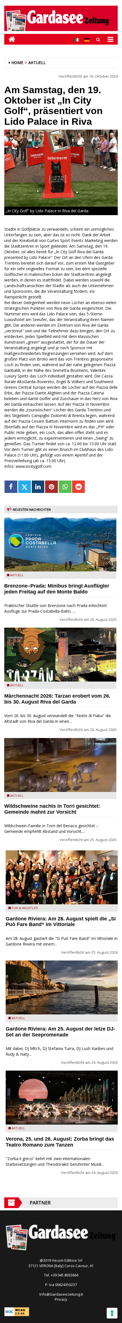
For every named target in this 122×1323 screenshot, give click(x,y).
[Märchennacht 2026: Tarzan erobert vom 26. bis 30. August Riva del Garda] (60, 655)
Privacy (61, 1299)
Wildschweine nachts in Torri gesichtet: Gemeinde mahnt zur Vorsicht (52, 809)
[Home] (9, 39)
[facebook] (11, 487)
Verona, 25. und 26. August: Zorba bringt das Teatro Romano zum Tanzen (60, 1142)
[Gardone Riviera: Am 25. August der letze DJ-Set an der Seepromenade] (62, 987)
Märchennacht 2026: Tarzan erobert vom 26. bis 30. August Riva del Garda (57, 699)
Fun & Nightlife (25, 908)
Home (17, 62)
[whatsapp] (65, 487)
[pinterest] (51, 487)
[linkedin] (38, 487)
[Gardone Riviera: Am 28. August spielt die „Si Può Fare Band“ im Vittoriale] (62, 877)
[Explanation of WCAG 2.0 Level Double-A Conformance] (16, 1311)
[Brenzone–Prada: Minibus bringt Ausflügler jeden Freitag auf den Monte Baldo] (60, 544)
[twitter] (24, 487)
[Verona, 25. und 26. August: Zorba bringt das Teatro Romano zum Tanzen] (62, 1098)
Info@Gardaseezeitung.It (61, 1294)
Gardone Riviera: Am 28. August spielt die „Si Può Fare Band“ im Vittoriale (61, 921)
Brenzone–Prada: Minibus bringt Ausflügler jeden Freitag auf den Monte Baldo (56, 589)
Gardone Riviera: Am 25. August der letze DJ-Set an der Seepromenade (60, 1032)
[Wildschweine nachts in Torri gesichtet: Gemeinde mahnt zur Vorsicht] (60, 765)
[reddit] (78, 487)
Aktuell (37, 62)
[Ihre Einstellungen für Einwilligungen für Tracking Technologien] (112, 1313)
